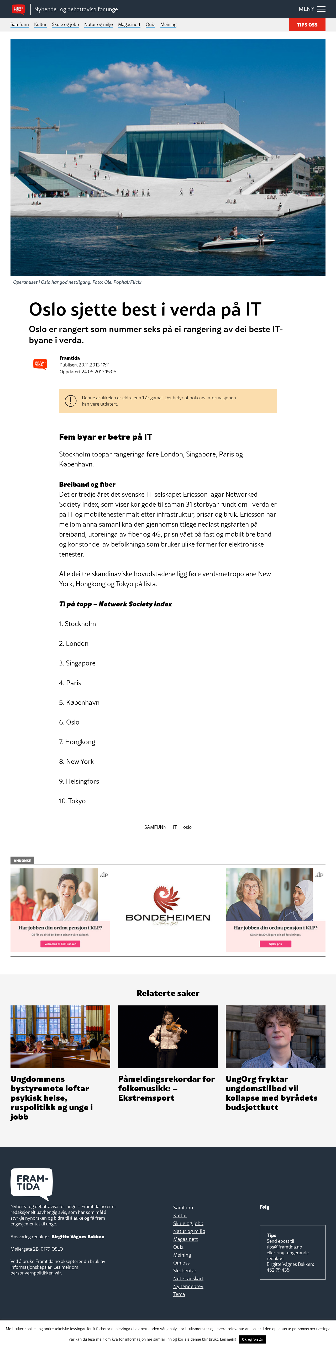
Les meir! (228, 1339)
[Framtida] (20, 9)
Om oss (181, 1262)
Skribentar (184, 1270)
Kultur (40, 24)
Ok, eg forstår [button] (252, 1339)
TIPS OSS (307, 24)
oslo (187, 827)
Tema (179, 1294)
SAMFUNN (155, 827)
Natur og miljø (98, 24)
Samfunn (19, 24)
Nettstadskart (188, 1278)
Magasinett (129, 24)
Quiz (150, 24)
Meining (168, 24)
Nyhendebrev (188, 1286)
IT (175, 827)
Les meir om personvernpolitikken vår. (44, 1270)
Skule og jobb (65, 24)
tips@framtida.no (284, 1247)
